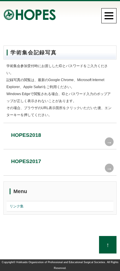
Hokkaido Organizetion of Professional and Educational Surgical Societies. (61, 262)
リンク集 (17, 206)
